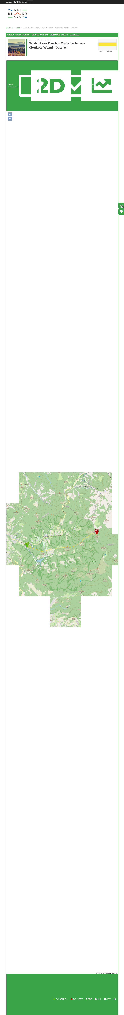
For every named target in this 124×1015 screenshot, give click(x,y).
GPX (108, 999)
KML (99, 999)
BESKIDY (9, 2)
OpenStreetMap (102, 973)
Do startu (61, 999)
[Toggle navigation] (30, 2)
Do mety (78, 999)
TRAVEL (20, 2)
